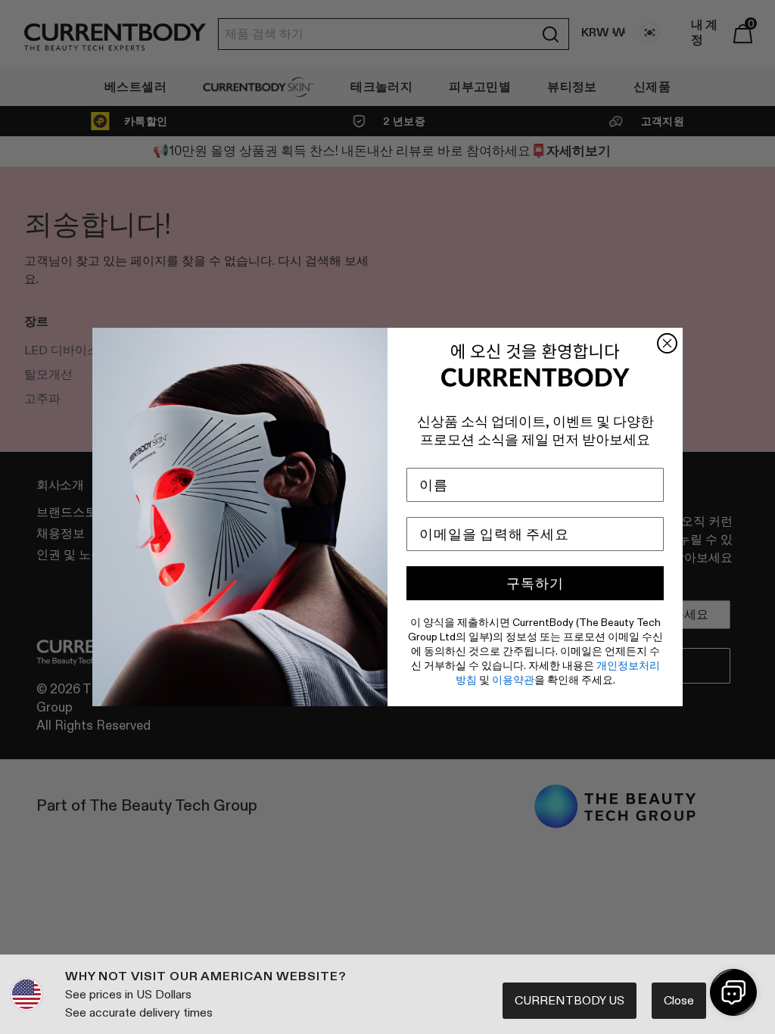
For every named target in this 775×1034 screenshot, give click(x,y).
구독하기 (535, 583)
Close (679, 1000)
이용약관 (513, 680)
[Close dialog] (667, 343)
